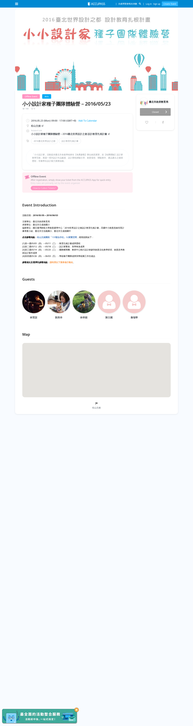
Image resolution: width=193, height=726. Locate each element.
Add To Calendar (87, 120)
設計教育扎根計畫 (70, 141)
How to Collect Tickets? (44, 188)
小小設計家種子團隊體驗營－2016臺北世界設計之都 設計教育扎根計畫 (69, 134)
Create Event (169, 3)
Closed (155, 112)
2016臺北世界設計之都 (44, 141)
